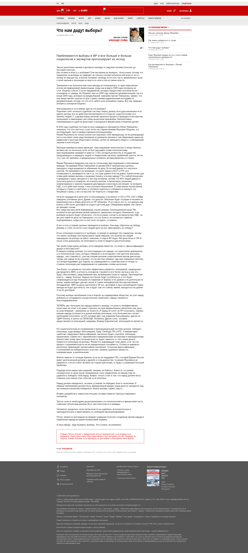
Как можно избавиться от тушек (162, 40)
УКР (62, 3)
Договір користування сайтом (127, 466)
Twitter (62, 471)
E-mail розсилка (66, 484)
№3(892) (164, 471)
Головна (60, 18)
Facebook (64, 467)
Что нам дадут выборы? (158, 48)
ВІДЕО (156, 3)
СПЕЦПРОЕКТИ (186, 3)
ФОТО (162, 3)
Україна (71, 18)
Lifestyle (140, 18)
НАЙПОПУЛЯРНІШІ (172, 3)
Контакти (90, 467)
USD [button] (74, 10)
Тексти (73, 23)
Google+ (63, 475)
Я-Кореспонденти (63, 23)
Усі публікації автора (157, 27)
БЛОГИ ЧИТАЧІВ (154, 18)
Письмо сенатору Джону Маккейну (163, 33)
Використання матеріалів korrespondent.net (97, 475)
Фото (80, 23)
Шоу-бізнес (119, 18)
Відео (87, 23)
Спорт (130, 18)
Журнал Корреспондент (157, 467)
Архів (163, 482)
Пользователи (67, 449)
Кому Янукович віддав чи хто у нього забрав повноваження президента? (167, 56)
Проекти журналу (167, 484)
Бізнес (98, 18)
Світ (89, 18)
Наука (107, 18)
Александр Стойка (118, 40)
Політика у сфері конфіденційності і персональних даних (124, 472)
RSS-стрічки (65, 480)
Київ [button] (58, 11)
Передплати (165, 489)
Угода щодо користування (126, 478)
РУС (58, 3)
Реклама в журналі (168, 487)
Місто (81, 18)
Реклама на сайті (94, 470)
